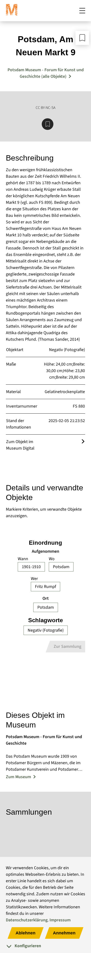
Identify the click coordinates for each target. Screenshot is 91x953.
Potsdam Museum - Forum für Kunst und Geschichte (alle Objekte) (46, 73)
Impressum (60, 920)
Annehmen (64, 933)
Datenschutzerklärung (27, 920)
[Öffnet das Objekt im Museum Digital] (83, 441)
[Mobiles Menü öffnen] (82, 11)
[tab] (45, 946)
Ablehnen (25, 933)
